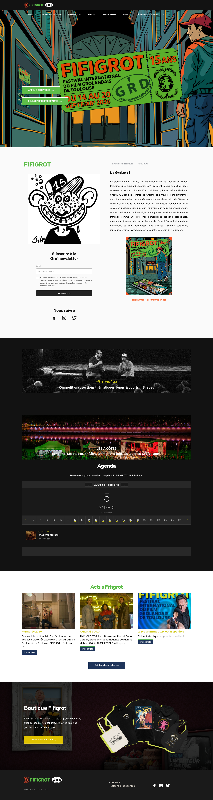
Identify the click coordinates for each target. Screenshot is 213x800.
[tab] (122, 163)
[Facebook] (54, 318)
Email (38, 266)
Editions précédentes (123, 786)
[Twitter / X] (74, 318)
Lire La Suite (29, 652)
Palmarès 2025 (32, 631)
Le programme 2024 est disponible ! (162, 631)
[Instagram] (64, 318)
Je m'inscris (64, 293)
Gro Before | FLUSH (49, 535)
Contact (115, 782)
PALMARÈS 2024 (90, 631)
